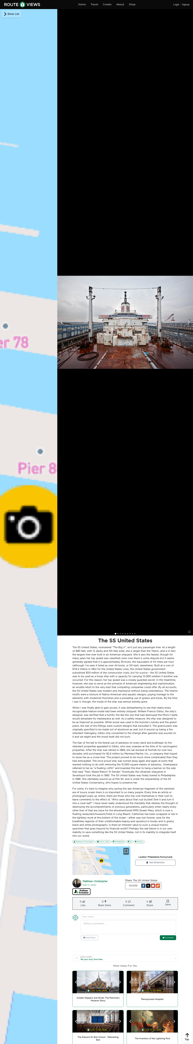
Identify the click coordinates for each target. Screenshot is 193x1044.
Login (176, 5)
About (120, 4)
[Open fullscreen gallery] (189, 631)
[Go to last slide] (62, 322)
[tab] (115, 633)
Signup (185, 5)
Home (82, 4)
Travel (94, 4)
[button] (143, 886)
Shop (132, 4)
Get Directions (157, 863)
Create (107, 4)
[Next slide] (188, 322)
